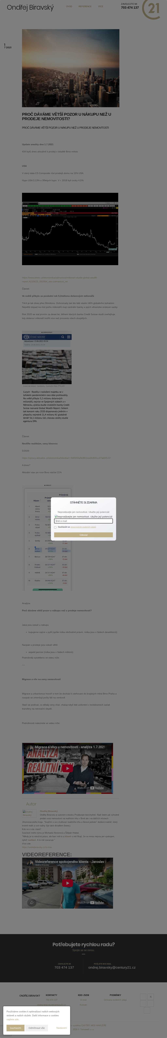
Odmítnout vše (37, 1027)
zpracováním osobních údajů (83, 527)
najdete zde (13, 1019)
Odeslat (84, 535)
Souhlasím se (64, 527)
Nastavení (61, 1028)
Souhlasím (15, 1027)
